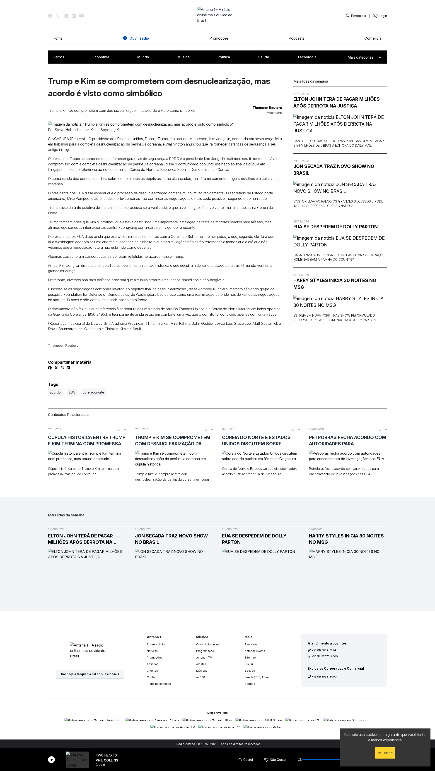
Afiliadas (152, 664)
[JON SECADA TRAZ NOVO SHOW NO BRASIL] (340, 188)
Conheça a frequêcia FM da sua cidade (89, 674)
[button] (50, 16)
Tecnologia (307, 57)
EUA (72, 392)
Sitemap (250, 657)
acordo (55, 392)
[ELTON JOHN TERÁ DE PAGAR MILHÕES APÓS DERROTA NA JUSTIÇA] (340, 124)
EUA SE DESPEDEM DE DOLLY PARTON (335, 226)
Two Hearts (106, 755)
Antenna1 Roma (255, 651)
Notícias (152, 651)
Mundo (143, 57)
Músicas (201, 670)
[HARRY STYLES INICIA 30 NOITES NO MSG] (340, 302)
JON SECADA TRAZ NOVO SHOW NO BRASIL (333, 170)
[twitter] (56, 367)
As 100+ (201, 677)
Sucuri (249, 664)
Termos (250, 683)
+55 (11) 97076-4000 (325, 656)
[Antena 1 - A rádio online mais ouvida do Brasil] (217, 16)
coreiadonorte (93, 392)
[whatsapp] (62, 367)
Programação (205, 651)
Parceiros (251, 644)
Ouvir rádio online (208, 644)
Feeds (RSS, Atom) (257, 677)
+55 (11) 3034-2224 (324, 650)
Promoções (219, 38)
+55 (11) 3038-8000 (324, 676)
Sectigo (250, 670)
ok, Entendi (385, 753)
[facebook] (50, 367)
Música (183, 57)
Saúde (263, 57)
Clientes (152, 670)
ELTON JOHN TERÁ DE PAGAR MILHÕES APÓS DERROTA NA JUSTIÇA (336, 102)
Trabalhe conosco (159, 683)
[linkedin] (68, 367)
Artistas (201, 664)
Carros (58, 57)
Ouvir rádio (139, 38)
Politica (224, 57)
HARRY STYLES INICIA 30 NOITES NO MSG (334, 284)
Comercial (373, 38)
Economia (100, 57)
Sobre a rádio (156, 644)
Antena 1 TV (204, 657)
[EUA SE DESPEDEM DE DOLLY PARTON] (340, 241)
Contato (152, 677)
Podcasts (296, 38)
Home (58, 38)
